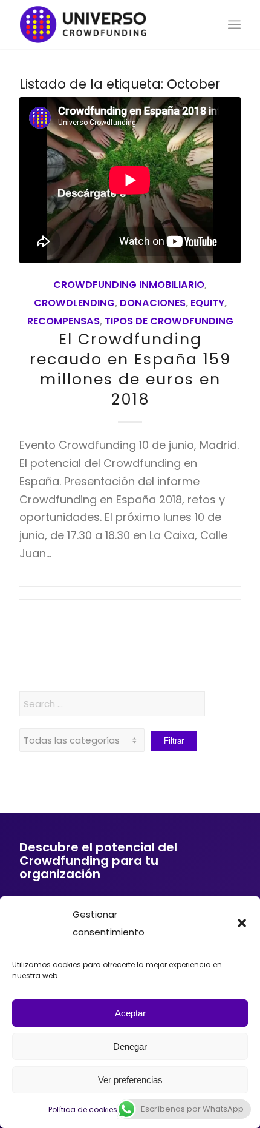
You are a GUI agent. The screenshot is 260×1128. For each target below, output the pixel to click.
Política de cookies (82, 1109)
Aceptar (130, 1013)
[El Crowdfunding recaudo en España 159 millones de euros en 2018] (130, 180)
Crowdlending (74, 303)
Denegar (130, 1046)
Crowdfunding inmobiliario (128, 285)
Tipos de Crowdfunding (169, 321)
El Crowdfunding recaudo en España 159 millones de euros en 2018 (130, 369)
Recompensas (63, 321)
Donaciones (153, 303)
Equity (207, 303)
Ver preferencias (130, 1080)
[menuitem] (234, 24)
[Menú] (234, 24)
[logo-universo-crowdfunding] (107, 24)
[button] (242, 923)
